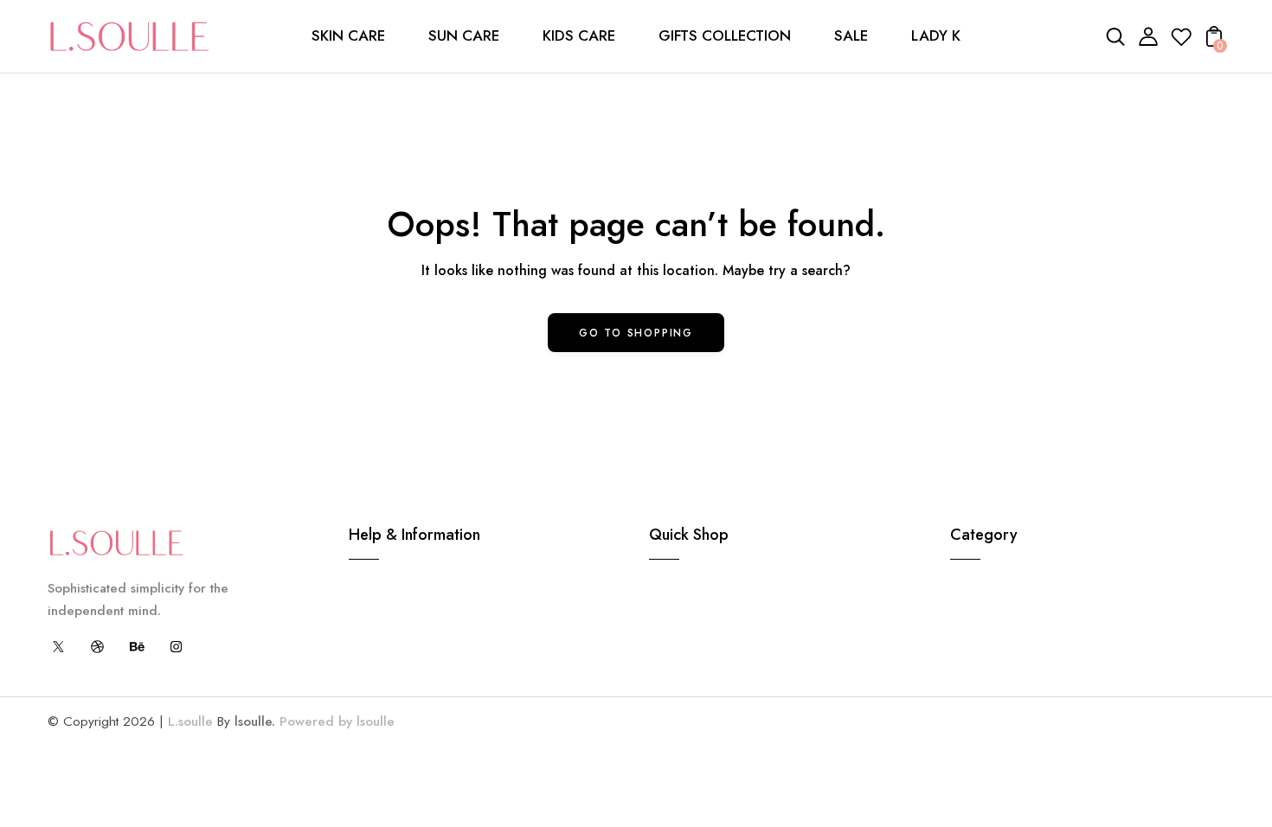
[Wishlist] (1181, 42)
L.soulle (190, 721)
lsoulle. (254, 721)
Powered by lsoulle (335, 721)
